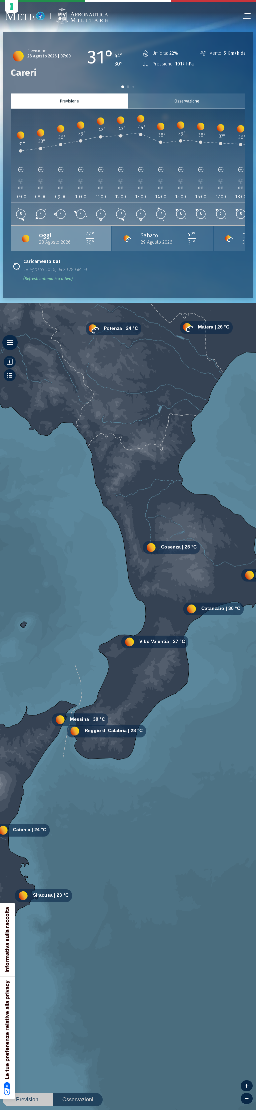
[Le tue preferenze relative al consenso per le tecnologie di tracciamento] (11, 6)
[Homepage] (25, 16)
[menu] (244, 16)
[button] (122, 86)
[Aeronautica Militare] (82, 16)
